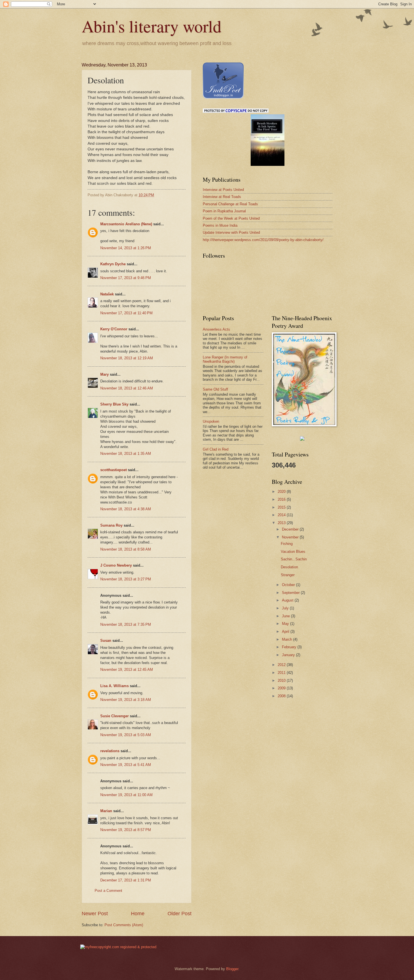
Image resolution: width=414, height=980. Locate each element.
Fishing (287, 544)
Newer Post (95, 913)
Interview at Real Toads (222, 197)
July (286, 608)
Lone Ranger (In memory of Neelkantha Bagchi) (225, 359)
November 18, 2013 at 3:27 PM (125, 579)
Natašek (107, 294)
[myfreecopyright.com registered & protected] (118, 947)
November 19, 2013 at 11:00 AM (126, 795)
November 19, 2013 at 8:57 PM (125, 830)
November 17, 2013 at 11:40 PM (126, 313)
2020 (282, 491)
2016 (282, 499)
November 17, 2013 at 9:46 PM (125, 278)
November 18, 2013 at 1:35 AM (125, 453)
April (286, 631)
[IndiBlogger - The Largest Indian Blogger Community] (223, 97)
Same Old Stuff (215, 389)
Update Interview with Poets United (231, 232)
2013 (282, 523)
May (286, 624)
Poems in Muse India (220, 225)
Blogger (232, 969)
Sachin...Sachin (294, 559)
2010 (282, 680)
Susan (105, 640)
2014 (282, 515)
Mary (104, 374)
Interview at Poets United (223, 190)
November (291, 537)
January (289, 655)
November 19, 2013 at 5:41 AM (125, 765)
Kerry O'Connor (113, 329)
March (287, 639)
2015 (282, 507)
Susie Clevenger (114, 716)
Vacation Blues (293, 551)
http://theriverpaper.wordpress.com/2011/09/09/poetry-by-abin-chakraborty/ (263, 240)
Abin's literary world (151, 26)
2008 (282, 696)
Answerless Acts (216, 329)
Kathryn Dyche (113, 264)
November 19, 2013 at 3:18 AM (125, 700)
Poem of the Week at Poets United (231, 218)
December (291, 529)
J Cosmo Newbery (116, 565)
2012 (282, 665)
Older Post (180, 913)
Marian (106, 811)
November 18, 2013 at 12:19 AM (126, 358)
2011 (282, 673)
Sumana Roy (111, 525)
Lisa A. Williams (114, 686)
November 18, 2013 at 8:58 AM (125, 549)
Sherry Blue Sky (114, 404)
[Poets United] (302, 439)
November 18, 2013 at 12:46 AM (126, 388)
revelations (109, 751)
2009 (282, 688)
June (286, 616)
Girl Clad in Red (215, 449)
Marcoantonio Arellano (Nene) (126, 224)
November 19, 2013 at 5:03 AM (125, 735)
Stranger (288, 575)
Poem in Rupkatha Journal (224, 211)
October (289, 585)
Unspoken (211, 421)
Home (137, 913)
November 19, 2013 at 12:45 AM (126, 669)
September (291, 593)
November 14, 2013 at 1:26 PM (125, 248)
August (288, 600)
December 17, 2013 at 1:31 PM (125, 880)
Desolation (289, 567)
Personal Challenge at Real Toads (230, 204)
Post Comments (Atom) (123, 925)
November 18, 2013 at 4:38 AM (125, 509)
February (289, 647)
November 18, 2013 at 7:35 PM (125, 624)
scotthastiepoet (113, 470)
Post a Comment (108, 890)
